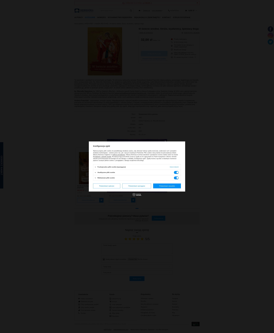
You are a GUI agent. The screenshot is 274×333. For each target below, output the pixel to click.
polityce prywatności (119, 154)
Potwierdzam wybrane (106, 186)
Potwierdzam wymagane (136, 186)
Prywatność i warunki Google (102, 156)
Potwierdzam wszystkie (167, 186)
